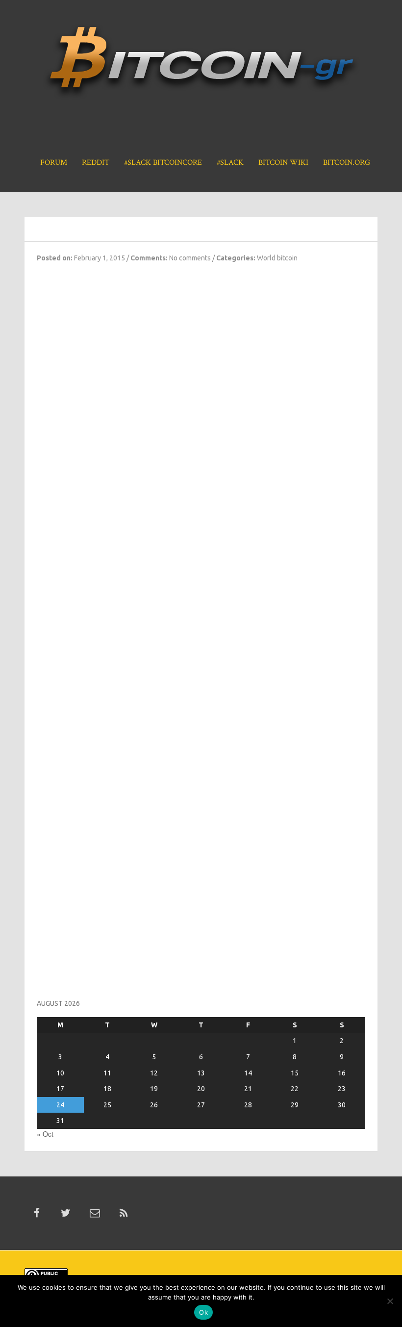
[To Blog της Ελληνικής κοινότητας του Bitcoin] (201, 65)
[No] (390, 1301)
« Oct (45, 1134)
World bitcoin (277, 258)
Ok (203, 1312)
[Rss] (123, 1213)
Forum (53, 162)
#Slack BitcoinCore (163, 162)
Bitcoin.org (346, 162)
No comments (190, 258)
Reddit (95, 162)
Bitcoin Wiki (283, 162)
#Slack (230, 162)
